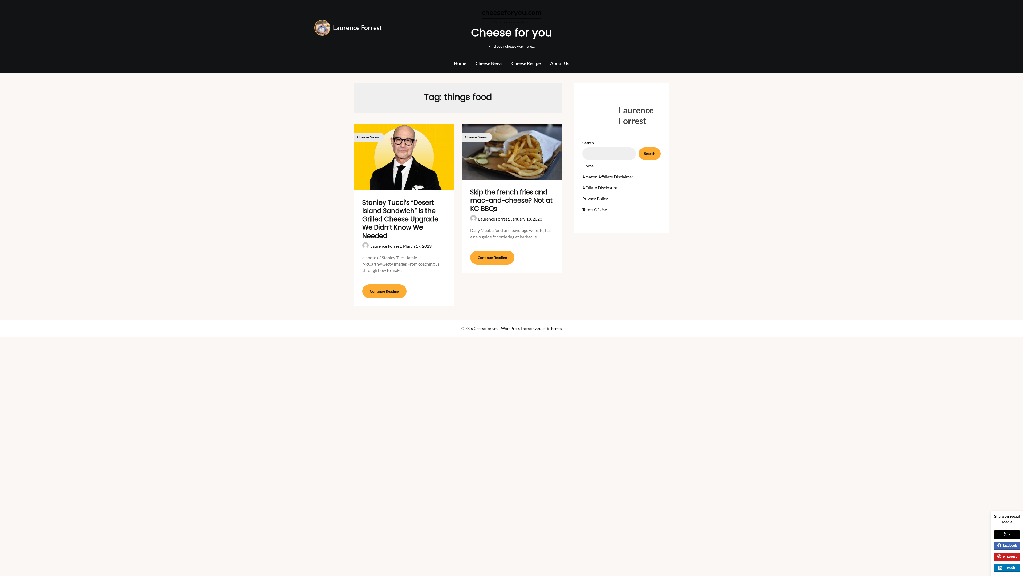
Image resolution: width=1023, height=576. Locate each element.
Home (460, 63)
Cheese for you (511, 32)
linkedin (1010, 567)
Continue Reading (384, 291)
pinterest (1010, 556)
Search (588, 143)
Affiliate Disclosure (599, 187)
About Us (559, 63)
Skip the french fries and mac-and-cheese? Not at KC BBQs (511, 200)
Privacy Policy (595, 198)
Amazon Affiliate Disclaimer (607, 176)
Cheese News (489, 63)
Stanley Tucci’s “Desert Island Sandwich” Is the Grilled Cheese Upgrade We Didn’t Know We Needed (400, 219)
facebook (1010, 545)
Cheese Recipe (526, 63)
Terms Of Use (594, 209)
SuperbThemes (549, 328)
